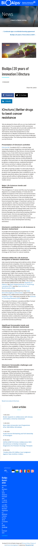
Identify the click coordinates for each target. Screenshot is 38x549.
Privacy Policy (26, 543)
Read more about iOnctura (10, 401)
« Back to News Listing (18, 20)
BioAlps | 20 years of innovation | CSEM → (23, 34)
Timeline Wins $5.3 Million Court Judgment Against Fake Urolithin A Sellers (17, 453)
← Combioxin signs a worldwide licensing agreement (18, 31)
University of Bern (7, 296)
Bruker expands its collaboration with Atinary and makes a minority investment (18, 418)
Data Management (12, 545)
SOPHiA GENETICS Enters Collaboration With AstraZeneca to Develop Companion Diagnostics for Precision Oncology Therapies (17, 444)
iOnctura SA (5, 147)
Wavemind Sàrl (29, 545)
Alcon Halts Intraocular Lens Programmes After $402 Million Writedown (16, 426)
